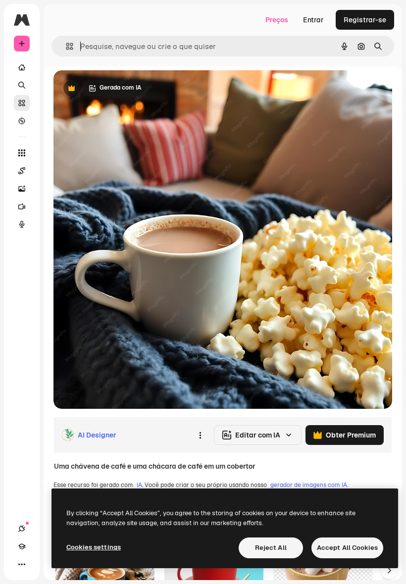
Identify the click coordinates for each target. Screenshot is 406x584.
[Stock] (22, 103)
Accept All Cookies (347, 547)
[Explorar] (22, 121)
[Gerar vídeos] (22, 206)
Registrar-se (365, 19)
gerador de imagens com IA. (309, 485)
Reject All (271, 547)
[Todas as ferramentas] (22, 153)
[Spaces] (22, 171)
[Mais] (22, 564)
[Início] (22, 67)
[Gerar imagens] (22, 188)
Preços (276, 19)
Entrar (313, 19)
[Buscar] (22, 85)
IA (139, 485)
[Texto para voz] (22, 224)
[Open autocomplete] (65, 46)
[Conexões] (22, 528)
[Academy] (22, 546)
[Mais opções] (200, 435)
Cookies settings (93, 547)
